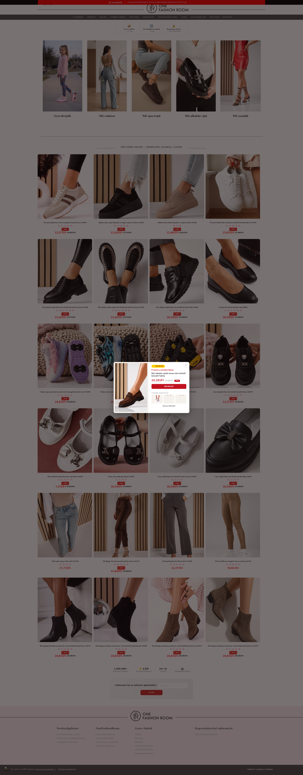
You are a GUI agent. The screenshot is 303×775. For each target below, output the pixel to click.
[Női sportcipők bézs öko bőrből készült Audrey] (157, 399)
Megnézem (169, 386)
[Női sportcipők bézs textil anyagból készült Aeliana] (180, 399)
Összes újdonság (169, 406)
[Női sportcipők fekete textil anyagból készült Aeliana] (168, 399)
